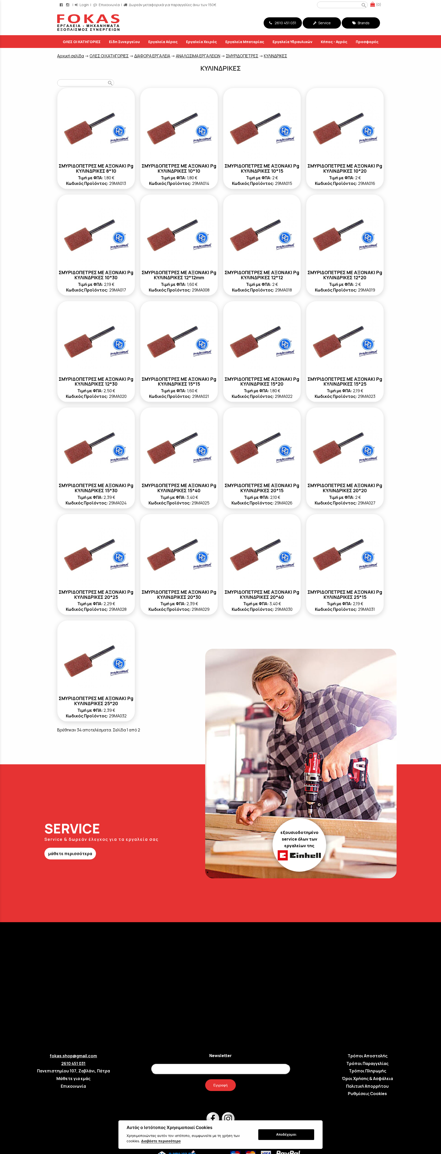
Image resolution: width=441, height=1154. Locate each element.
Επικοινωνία (109, 4)
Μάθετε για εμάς (73, 1078)
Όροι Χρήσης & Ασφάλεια (367, 1078)
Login (84, 4)
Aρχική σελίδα (70, 56)
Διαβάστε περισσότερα (161, 1141)
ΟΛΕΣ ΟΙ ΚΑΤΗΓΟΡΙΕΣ (109, 56)
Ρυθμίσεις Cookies (367, 1093)
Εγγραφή (220, 1085)
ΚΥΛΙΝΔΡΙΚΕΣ (275, 56)
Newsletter (220, 1055)
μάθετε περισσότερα (70, 853)
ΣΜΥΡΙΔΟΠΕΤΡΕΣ (242, 56)
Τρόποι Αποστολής (367, 1056)
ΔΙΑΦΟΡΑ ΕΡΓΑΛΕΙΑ (152, 56)
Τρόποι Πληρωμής (367, 1071)
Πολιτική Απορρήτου (367, 1086)
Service (324, 22)
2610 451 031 (284, 22)
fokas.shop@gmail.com (73, 1056)
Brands (363, 22)
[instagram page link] (68, 4)
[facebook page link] (62, 4)
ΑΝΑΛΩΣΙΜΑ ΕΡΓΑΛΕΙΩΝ (198, 56)
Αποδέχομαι (286, 1134)
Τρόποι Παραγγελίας (367, 1063)
